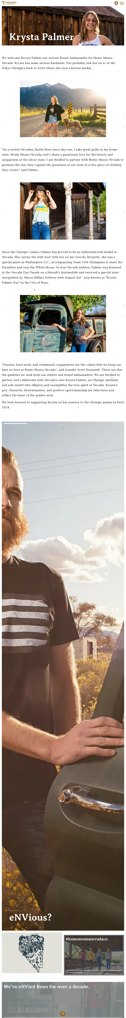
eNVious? (30, 917)
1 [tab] (63, 428)
